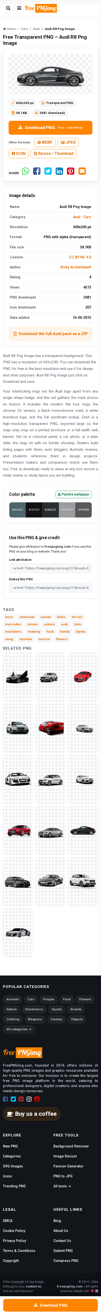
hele (77, 624)
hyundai (26, 639)
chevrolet (26, 617)
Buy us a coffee (36, 1113)
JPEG (70, 142)
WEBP (46, 142)
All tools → (62, 1186)
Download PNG (54, 127)
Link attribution (20, 560)
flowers (62, 639)
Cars (87, 217)
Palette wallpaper (75, 494)
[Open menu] (19, 8)
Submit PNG (63, 1250)
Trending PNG (14, 1186)
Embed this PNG (21, 579)
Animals (12, 999)
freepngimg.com (69, 1286)
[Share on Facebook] (37, 173)
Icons (7, 1176)
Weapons (35, 1019)
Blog (57, 1220)
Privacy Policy (14, 1240)
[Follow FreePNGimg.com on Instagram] (29, 1099)
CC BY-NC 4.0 (80, 257)
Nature (11, 1009)
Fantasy (56, 1019)
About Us (60, 1230)
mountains (13, 631)
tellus (61, 617)
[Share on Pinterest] (71, 173)
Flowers (85, 999)
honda (65, 631)
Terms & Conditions (19, 1250)
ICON (20, 153)
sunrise (44, 639)
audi (64, 624)
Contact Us (62, 1240)
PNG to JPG (63, 1176)
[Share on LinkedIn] (59, 173)
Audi (76, 217)
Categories (12, 1156)
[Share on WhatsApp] (25, 173)
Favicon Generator (68, 1166)
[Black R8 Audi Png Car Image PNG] (18, 676)
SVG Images (13, 1166)
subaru (49, 624)
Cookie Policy (14, 1230)
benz (9, 617)
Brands (76, 1009)
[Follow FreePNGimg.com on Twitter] (13, 1099)
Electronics (34, 1009)
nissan (32, 624)
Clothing (12, 1019)
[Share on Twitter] (48, 173)
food (50, 631)
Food (67, 999)
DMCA (8, 1220)
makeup (34, 631)
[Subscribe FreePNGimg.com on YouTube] (36, 1099)
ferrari (77, 617)
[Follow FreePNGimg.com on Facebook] (5, 1099)
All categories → (19, 1029)
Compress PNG (65, 1260)
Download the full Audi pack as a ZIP (53, 333)
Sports (57, 1009)
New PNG (10, 1146)
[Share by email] (82, 173)
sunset (45, 617)
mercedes (13, 624)
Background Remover (71, 1146)
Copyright (11, 1260)
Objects (77, 1019)
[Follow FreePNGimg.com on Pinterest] (21, 1099)
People (48, 999)
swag (9, 639)
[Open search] (8, 8)
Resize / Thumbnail (55, 153)
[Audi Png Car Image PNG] (51, 676)
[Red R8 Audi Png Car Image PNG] (83, 676)
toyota (81, 631)
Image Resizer (65, 1156)
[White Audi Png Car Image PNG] (83, 881)
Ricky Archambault (76, 267)
